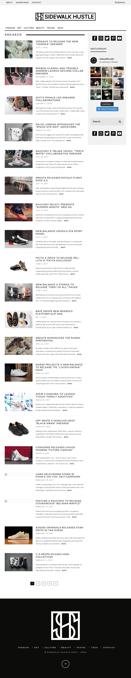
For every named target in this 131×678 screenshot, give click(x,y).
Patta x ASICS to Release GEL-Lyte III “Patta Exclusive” (58, 259)
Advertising (22, 3)
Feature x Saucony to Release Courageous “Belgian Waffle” (58, 502)
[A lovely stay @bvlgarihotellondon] (95, 72)
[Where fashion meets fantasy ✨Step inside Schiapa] (107, 72)
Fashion (10, 28)
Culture (29, 28)
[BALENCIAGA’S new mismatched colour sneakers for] (107, 94)
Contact (36, 3)
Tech (60, 28)
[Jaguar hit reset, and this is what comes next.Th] (118, 94)
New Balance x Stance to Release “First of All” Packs (57, 286)
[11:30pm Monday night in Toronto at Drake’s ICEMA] (95, 83)
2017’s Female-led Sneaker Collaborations (55, 99)
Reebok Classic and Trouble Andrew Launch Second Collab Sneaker (59, 71)
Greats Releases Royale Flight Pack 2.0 (59, 179)
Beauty (40, 28)
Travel (51, 28)
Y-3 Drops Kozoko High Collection (52, 555)
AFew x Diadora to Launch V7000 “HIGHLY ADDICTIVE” (55, 395)
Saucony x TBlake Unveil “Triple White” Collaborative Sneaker (60, 152)
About (9, 3)
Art (19, 28)
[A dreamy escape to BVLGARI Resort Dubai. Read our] (118, 72)
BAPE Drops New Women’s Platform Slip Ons (54, 312)
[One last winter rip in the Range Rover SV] (95, 94)
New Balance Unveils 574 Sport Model (59, 232)
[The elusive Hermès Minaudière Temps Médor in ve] (118, 83)
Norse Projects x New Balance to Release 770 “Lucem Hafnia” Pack (59, 367)
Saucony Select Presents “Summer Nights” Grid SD (55, 206)
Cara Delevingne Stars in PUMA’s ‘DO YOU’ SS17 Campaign (58, 475)
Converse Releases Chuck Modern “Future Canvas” (55, 449)
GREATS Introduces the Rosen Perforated (58, 339)
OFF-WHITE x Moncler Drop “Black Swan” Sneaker (55, 422)
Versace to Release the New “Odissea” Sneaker (57, 43)
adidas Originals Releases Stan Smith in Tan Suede (59, 529)
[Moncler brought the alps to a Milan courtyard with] (107, 83)
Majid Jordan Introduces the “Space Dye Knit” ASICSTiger (58, 126)
